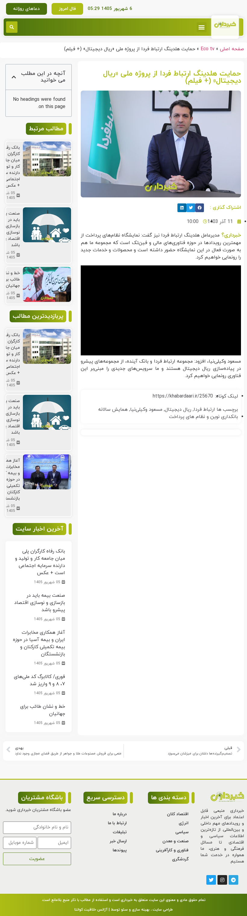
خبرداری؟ (230, 235)
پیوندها (120, 850)
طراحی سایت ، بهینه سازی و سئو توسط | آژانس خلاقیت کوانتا (123, 909)
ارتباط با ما (117, 823)
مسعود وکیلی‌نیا (146, 409)
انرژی (184, 823)
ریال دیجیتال (178, 409)
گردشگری (180, 859)
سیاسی (182, 832)
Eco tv (207, 49)
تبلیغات (120, 832)
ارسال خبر (118, 841)
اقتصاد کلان (178, 814)
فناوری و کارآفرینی (172, 850)
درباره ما (120, 814)
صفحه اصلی (232, 49)
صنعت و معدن (175, 841)
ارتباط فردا (204, 409)
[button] (202, 27)
